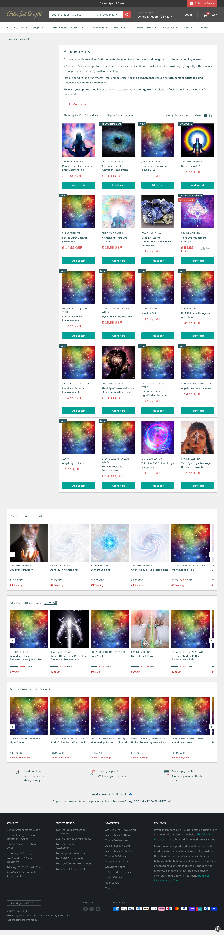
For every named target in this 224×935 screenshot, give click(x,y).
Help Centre (112, 882)
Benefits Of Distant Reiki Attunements (21, 874)
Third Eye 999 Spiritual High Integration (157, 465)
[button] (12, 554)
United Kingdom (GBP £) (20, 903)
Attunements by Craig (65, 27)
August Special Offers (112, 3)
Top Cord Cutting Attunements (74, 863)
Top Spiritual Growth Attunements (68, 845)
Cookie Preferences (116, 840)
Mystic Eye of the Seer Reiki (117, 316)
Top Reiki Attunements (69, 858)
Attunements (96, 27)
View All (50, 603)
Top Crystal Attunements (71, 868)
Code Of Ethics (113, 877)
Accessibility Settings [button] (118, 835)
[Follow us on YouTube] (98, 909)
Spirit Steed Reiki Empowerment (72, 318)
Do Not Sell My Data (117, 845)
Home (10, 38)
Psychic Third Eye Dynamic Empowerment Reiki (77, 167)
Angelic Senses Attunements (197, 388)
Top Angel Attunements (70, 853)
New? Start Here (17, 27)
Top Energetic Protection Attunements (71, 831)
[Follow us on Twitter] (91, 909)
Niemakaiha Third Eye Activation (114, 239)
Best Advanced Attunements (73, 838)
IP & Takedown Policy (118, 872)
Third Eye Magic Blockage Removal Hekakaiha (196, 465)
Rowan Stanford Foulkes (196, 383)
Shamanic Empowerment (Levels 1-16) (155, 167)
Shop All (38, 27)
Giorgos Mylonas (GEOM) (76, 383)
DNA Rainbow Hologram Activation (195, 315)
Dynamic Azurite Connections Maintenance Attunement (156, 241)
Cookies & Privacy (116, 856)
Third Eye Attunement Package (193, 239)
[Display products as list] (210, 115)
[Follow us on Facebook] (85, 909)
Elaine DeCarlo (190, 308)
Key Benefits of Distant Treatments (20, 860)
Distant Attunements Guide (23, 829)
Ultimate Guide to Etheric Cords (22, 845)
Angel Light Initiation (74, 463)
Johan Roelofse (150, 161)
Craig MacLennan (72, 161)
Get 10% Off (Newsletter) (120, 829)
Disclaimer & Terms (117, 861)
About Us (168, 27)
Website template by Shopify (22, 919)
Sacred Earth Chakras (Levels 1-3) (74, 239)
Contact (203, 27)
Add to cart (78, 185)
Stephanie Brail (150, 308)
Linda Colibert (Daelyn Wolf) (75, 310)
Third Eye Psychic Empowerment (112, 468)
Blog (186, 27)
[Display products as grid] (205, 115)
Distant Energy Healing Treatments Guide (21, 836)
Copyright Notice (115, 866)
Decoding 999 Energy (20, 853)
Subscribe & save (204, 3)
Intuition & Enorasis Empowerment (73, 390)
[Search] (127, 14)
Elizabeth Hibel (71, 233)
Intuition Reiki (149, 313)
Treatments (121, 27)
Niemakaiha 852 (190, 165)
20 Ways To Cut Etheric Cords (25, 867)
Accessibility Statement (119, 850)
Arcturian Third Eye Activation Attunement (115, 167)
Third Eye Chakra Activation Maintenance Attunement (118, 390)
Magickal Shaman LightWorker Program (154, 393)
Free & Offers (145, 27)
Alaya (65, 458)
